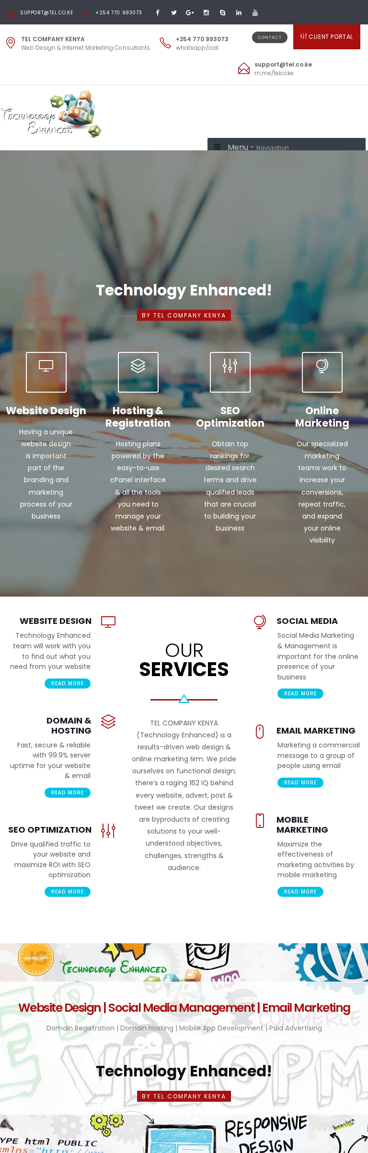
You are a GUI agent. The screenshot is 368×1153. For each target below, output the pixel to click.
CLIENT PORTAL (331, 37)
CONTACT (270, 37)
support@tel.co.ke (46, 12)
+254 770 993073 (118, 12)
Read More (67, 683)
